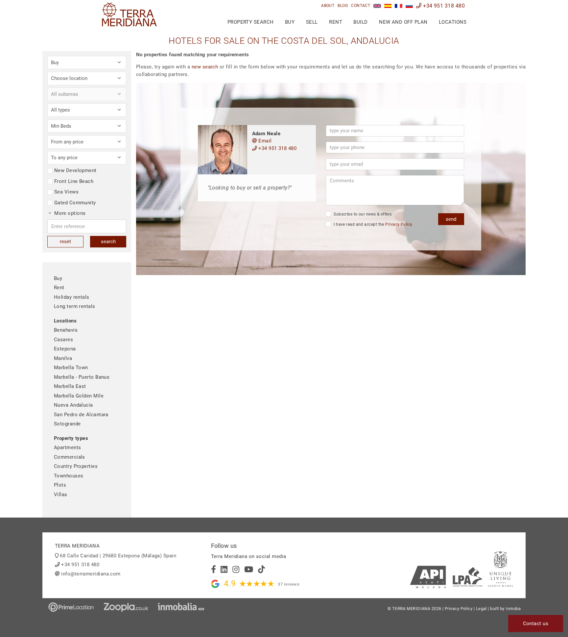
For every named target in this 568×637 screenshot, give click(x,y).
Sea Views (66, 192)
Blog (343, 5)
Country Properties (76, 466)
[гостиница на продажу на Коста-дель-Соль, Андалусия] (409, 6)
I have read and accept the (373, 224)
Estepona (65, 349)
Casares (63, 340)
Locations (452, 22)
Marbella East (70, 386)
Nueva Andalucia (73, 405)
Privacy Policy (398, 224)
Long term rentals (74, 306)
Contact (360, 5)
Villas (60, 494)
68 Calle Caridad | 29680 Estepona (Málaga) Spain (118, 556)
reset (65, 241)
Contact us (536, 623)
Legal (481, 608)
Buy (290, 22)
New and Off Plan (403, 22)
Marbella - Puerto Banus (81, 377)
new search (205, 67)
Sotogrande (67, 424)
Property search (250, 22)
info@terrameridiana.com (90, 574)
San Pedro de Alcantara (81, 415)
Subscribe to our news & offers (362, 214)
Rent (335, 22)
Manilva (63, 358)
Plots (60, 485)
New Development (75, 170)
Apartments (67, 447)
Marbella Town (71, 367)
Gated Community (75, 203)
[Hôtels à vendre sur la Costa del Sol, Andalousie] (398, 6)
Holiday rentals (71, 297)
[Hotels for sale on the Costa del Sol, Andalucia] (377, 6)
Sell (312, 22)
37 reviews (288, 584)
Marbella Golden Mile (79, 396)
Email (264, 141)
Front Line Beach (73, 181)
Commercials (69, 457)
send (451, 219)
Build (360, 22)
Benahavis (66, 330)
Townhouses (68, 476)
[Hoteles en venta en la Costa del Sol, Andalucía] (388, 6)
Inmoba (513, 608)
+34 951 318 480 (443, 6)
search (108, 241)
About (327, 5)
